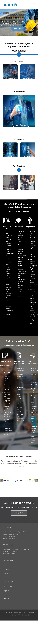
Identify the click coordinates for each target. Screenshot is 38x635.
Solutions (6, 570)
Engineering (7, 591)
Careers (6, 604)
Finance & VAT (8, 587)
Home (5, 566)
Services (6, 573)
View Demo (18, 29)
